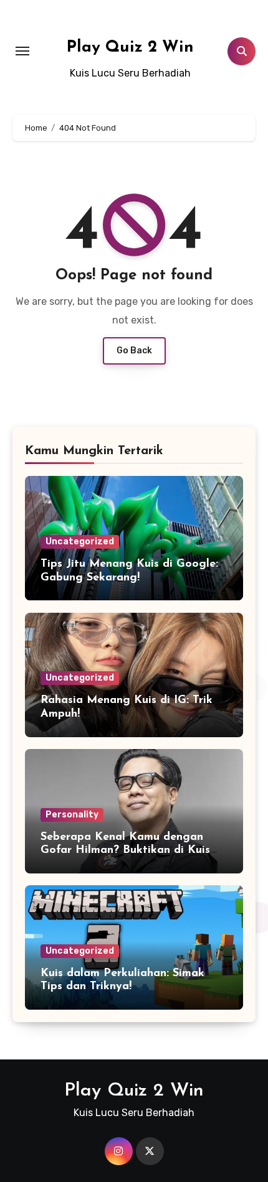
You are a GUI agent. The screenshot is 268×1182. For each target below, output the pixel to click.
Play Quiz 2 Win (130, 47)
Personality (71, 814)
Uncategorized (79, 541)
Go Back (134, 350)
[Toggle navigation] (22, 51)
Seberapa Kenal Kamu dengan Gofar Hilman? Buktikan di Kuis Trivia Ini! (125, 851)
